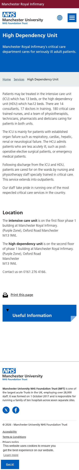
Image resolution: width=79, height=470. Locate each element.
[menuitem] (39, 431)
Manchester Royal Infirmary (23, 18)
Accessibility (10, 431)
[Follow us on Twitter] (6, 410)
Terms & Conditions (14, 437)
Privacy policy (11, 442)
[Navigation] (72, 17)
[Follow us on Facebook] (15, 410)
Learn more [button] (10, 455)
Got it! (10, 464)
